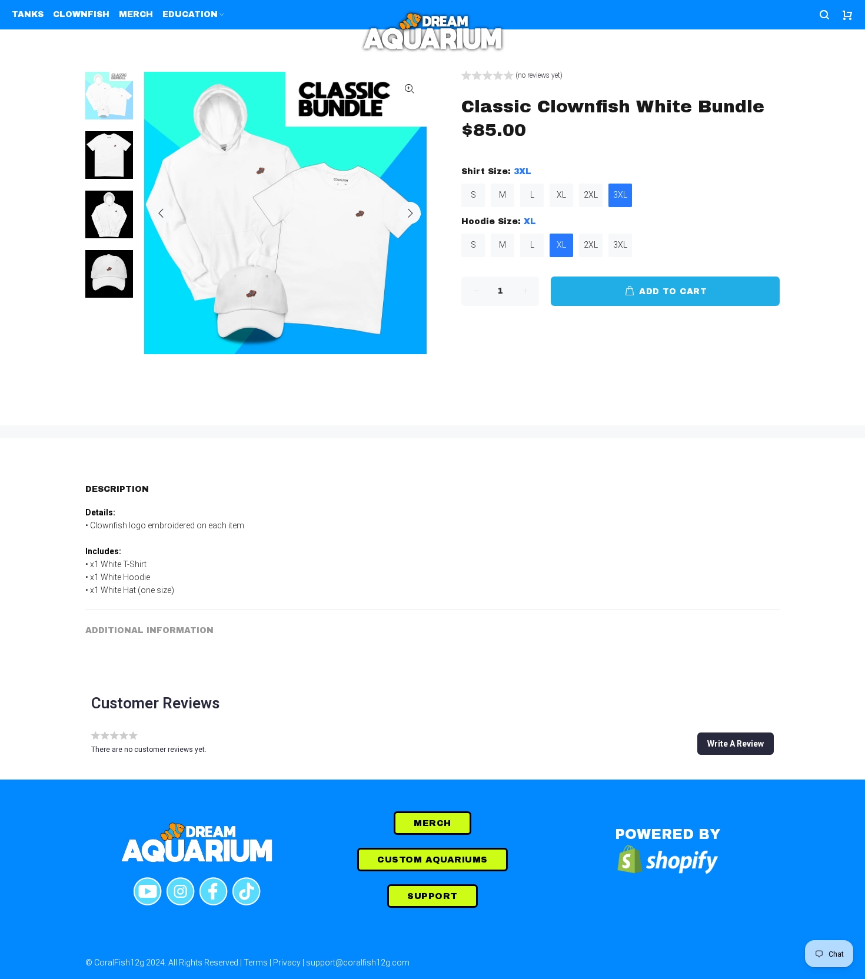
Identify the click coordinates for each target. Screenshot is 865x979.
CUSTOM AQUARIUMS (432, 859)
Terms (256, 962)
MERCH (432, 823)
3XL (620, 194)
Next (409, 213)
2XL (591, 194)
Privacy (287, 962)
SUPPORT (432, 896)
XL (561, 194)
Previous (161, 213)
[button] (512, 77)
